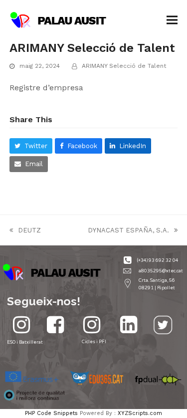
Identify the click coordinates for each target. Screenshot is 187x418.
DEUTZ (25, 230)
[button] (172, 20)
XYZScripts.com (140, 413)
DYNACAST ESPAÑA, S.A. (128, 230)
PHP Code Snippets (51, 413)
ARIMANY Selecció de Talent (124, 65)
